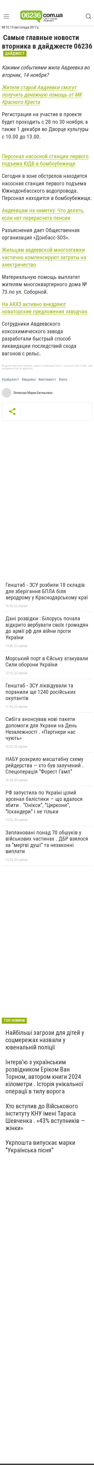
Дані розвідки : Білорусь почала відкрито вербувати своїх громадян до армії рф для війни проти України (46, 628)
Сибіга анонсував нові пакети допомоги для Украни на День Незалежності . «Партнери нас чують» (41, 728)
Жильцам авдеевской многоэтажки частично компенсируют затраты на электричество (44, 257)
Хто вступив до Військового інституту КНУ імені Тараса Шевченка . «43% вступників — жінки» (45, 1117)
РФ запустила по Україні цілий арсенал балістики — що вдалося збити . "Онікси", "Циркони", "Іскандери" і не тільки (44, 802)
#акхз (63, 379)
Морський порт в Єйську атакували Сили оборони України (46, 661)
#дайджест (10, 379)
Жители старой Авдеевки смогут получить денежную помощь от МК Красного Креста (42, 94)
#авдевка (29, 379)
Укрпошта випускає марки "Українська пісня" (40, 1146)
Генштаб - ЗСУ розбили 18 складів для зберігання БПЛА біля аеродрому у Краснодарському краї (46, 591)
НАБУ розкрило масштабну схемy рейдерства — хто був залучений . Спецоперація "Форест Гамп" (44, 765)
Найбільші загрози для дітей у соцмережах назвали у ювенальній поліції (44, 1040)
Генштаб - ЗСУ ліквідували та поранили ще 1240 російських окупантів (40, 691)
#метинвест (47, 379)
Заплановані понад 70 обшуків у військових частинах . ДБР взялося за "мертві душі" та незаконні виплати (46, 842)
